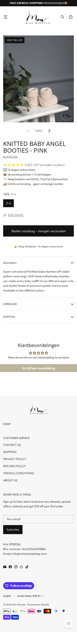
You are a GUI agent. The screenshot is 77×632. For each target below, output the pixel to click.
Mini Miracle (18, 604)
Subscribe (13, 529)
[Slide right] (49, 131)
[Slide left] (28, 131)
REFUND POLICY (14, 466)
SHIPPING (10, 452)
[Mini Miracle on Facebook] (10, 567)
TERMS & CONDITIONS (18, 473)
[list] (38, 79)
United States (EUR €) (29, 595)
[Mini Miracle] (37, 17)
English (7, 595)
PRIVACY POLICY (14, 459)
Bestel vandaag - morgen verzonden (38, 231)
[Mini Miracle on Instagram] (16, 567)
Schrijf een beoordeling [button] (38, 368)
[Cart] (71, 17)
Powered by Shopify (38, 604)
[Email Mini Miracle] (5, 567)
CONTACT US (12, 445)
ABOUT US (10, 480)
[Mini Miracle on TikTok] (27, 567)
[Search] (62, 17)
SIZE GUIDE (15, 215)
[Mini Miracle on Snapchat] (21, 567)
